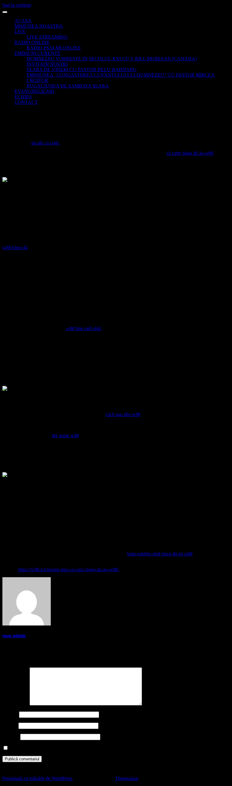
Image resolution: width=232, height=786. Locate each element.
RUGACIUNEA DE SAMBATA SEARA (68, 85)
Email (9, 725)
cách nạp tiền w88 (123, 414)
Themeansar (126, 778)
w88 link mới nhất (83, 328)
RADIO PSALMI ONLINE (54, 47)
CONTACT (26, 102)
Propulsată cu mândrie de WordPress (37, 778)
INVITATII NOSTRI (47, 64)
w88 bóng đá (14, 247)
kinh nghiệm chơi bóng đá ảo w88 (159, 553)
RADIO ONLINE (32, 42)
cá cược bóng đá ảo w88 (189, 153)
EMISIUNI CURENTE (37, 53)
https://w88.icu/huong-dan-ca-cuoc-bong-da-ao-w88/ (68, 569)
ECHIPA (23, 96)
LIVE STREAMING (47, 37)
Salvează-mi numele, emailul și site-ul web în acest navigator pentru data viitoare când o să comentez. (106, 748)
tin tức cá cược (45, 142)
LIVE (20, 31)
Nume (10, 714)
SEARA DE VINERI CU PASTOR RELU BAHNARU (82, 69)
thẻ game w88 (65, 435)
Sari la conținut (16, 5)
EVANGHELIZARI (34, 91)
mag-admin (14, 635)
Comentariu (15, 703)
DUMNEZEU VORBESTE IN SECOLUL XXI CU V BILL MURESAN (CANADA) (112, 58)
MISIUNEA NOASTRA (38, 26)
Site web (10, 736)
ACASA (22, 20)
